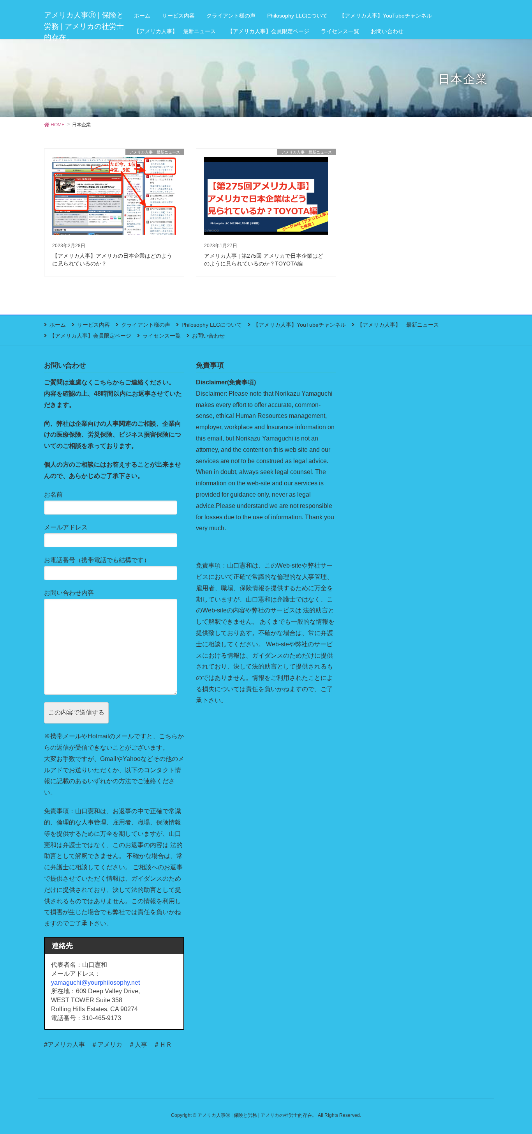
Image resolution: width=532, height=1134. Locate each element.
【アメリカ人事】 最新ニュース (398, 325)
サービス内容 (93, 325)
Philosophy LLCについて (211, 325)
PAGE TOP (512, 1093)
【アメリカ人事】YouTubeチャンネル (299, 325)
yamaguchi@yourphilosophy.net (95, 982)
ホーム (57, 325)
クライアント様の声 (145, 325)
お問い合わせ (208, 336)
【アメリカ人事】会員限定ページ (90, 336)
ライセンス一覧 (162, 336)
